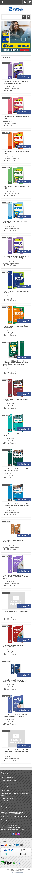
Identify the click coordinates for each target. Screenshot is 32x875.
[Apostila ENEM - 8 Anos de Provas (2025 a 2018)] (16, 147)
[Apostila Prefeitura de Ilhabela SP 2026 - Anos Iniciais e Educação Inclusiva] (16, 710)
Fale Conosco (6, 790)
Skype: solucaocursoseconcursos (11, 827)
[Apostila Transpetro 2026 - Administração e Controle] (16, 287)
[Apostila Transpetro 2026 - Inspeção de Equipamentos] (16, 322)
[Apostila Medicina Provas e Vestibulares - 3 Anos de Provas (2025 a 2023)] (16, 77)
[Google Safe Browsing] (17, 863)
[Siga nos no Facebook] (13, 834)
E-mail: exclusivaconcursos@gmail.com (13, 829)
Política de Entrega (7, 798)
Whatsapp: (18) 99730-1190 (9, 825)
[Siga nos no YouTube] (16, 834)
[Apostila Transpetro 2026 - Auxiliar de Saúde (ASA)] (16, 429)
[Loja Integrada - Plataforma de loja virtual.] (16, 872)
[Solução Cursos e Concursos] (16, 9)
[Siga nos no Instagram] (18, 834)
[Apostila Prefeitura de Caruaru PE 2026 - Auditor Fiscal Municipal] (16, 464)
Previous (3, 36)
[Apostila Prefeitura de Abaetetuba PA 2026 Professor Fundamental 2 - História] (16, 536)
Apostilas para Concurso (9, 780)
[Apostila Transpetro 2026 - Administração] (16, 606)
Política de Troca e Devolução (11, 801)
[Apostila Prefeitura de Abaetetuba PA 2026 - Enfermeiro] (16, 641)
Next (29, 36)
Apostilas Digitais (7, 777)
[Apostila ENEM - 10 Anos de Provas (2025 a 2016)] (16, 182)
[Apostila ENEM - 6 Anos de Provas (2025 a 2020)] (16, 112)
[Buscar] (24, 17)
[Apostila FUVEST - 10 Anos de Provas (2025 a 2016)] (16, 217)
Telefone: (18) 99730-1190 (9, 824)
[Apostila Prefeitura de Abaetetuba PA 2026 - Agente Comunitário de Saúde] (16, 675)
